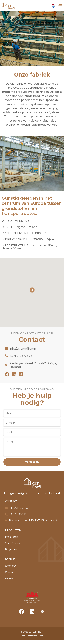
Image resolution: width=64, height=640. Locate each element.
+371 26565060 (20, 356)
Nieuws (9, 578)
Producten (11, 537)
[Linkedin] (14, 374)
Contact (10, 572)
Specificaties (12, 543)
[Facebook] (7, 374)
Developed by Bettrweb (32, 635)
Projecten (11, 549)
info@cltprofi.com (22, 348)
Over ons (10, 566)
